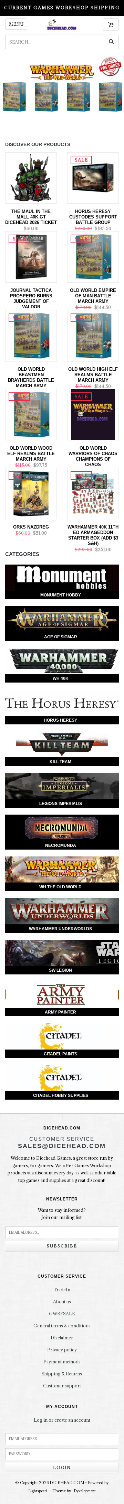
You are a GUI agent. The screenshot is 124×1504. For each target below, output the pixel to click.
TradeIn (62, 1289)
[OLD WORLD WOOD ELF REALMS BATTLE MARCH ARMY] (31, 414)
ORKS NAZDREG (31, 527)
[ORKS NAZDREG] (31, 493)
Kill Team (60, 761)
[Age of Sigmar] (62, 619)
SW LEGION (60, 970)
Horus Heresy (60, 720)
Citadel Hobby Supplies (60, 1095)
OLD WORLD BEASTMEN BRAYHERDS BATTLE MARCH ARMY (31, 377)
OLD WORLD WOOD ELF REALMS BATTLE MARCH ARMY (31, 454)
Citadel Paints (60, 1054)
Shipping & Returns (62, 1373)
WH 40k (61, 678)
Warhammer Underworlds (60, 928)
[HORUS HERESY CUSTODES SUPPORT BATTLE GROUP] (93, 177)
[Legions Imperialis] (62, 786)
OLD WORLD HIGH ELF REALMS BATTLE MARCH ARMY (93, 375)
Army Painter (60, 1012)
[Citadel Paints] (62, 1036)
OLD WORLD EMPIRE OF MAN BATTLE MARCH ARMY (93, 296)
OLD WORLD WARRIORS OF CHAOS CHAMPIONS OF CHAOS (93, 456)
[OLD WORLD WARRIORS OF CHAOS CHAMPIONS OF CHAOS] (93, 414)
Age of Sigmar (60, 637)
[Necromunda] (62, 828)
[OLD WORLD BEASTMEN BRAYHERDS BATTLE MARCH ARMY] (31, 335)
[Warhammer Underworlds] (62, 911)
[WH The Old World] (62, 869)
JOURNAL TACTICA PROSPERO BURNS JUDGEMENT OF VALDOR (31, 298)
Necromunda (60, 845)
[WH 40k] (62, 661)
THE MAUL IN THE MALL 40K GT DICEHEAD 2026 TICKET (31, 217)
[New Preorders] (62, 92)
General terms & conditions (62, 1325)
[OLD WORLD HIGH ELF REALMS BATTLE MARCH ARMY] (93, 335)
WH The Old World (60, 887)
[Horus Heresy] (62, 702)
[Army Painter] (62, 994)
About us (62, 1301)
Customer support (62, 1385)
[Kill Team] (62, 744)
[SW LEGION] (62, 953)
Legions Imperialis (60, 803)
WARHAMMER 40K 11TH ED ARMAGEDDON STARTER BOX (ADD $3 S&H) (93, 535)
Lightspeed (38, 1491)
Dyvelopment (85, 1491)
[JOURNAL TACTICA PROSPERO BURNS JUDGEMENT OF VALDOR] (31, 256)
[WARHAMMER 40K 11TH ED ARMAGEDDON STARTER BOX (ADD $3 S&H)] (93, 493)
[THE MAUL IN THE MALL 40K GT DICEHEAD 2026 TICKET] (31, 177)
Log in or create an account (62, 1420)
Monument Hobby (60, 595)
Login (62, 1467)
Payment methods (62, 1361)
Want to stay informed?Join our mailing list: (62, 1213)
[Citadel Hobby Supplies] (62, 1078)
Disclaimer (62, 1337)
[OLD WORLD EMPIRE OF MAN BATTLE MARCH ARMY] (93, 256)
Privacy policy (62, 1349)
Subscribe (62, 1245)
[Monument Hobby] (62, 578)
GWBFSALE (62, 1313)
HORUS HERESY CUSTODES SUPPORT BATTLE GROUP (93, 217)
